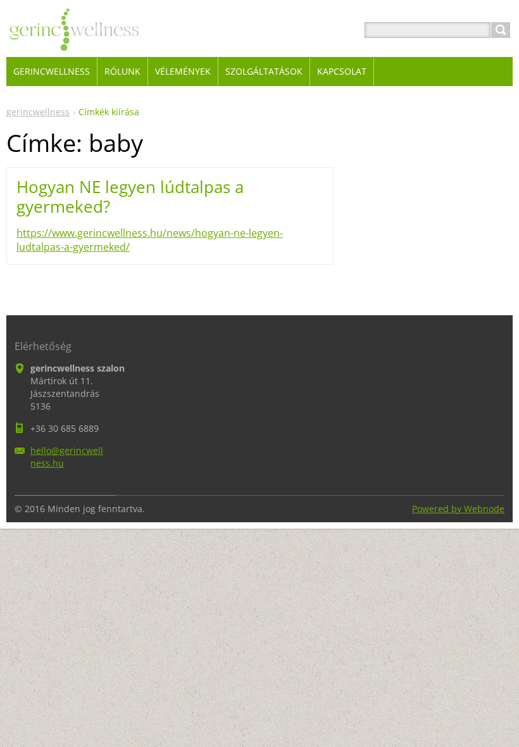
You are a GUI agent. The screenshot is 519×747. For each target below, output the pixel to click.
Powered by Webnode (458, 509)
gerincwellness (38, 112)
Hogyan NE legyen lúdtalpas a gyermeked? (130, 196)
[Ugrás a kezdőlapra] (74, 45)
